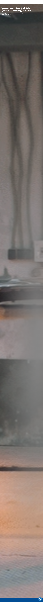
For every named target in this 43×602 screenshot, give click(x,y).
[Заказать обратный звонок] (40, 599)
